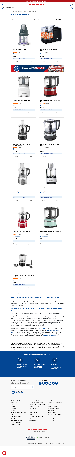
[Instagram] (43, 383)
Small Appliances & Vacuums (21, 11)
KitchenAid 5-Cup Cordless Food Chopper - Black (23, 276)
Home (12, 11)
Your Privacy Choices (60, 443)
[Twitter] (46, 383)
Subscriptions (32, 420)
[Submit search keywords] (71, 7)
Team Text (13, 406)
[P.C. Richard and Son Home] (37, 5)
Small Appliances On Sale (49, 335)
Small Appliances (32, 11)
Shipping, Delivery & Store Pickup (37, 404)
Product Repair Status (16, 422)
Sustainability (51, 420)
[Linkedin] (49, 383)
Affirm (12, 414)
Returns (13, 410)
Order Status (14, 408)
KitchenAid (50, 330)
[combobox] (37, 7)
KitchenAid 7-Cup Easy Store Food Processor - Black (21, 145)
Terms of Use (42, 443)
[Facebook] (40, 383)
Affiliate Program (51, 418)
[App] (56, 383)
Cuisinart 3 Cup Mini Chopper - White (22, 100)
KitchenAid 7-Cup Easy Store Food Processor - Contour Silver (21, 188)
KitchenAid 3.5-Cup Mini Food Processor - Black (50, 145)
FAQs (30, 414)
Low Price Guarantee (18, 53)
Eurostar (55, 330)
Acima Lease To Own (16, 416)
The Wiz (49, 422)
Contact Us (13, 404)
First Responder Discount (54, 408)
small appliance (43, 328)
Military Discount (51, 410)
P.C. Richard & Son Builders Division (54, 415)
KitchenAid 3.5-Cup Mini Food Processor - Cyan (50, 232)
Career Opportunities (52, 406)
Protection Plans (33, 408)
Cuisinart (13, 332)
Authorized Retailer (52, 412)
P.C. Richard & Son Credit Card (18, 412)
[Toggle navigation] (3, 4)
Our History (50, 404)
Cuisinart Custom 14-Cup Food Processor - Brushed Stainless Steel (51, 188)
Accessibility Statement (16, 420)
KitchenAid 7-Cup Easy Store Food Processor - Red (21, 232)
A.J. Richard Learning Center (36, 416)
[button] (23, 392)
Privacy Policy (51, 443)
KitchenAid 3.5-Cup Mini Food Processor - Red (50, 101)
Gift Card (13, 418)
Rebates (31, 410)
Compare (16, 61)
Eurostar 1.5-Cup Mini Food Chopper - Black (49, 49)
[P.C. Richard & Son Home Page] (37, 429)
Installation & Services (34, 406)
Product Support (33, 412)
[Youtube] (53, 383)
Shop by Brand (32, 418)
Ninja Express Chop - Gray (19, 49)
